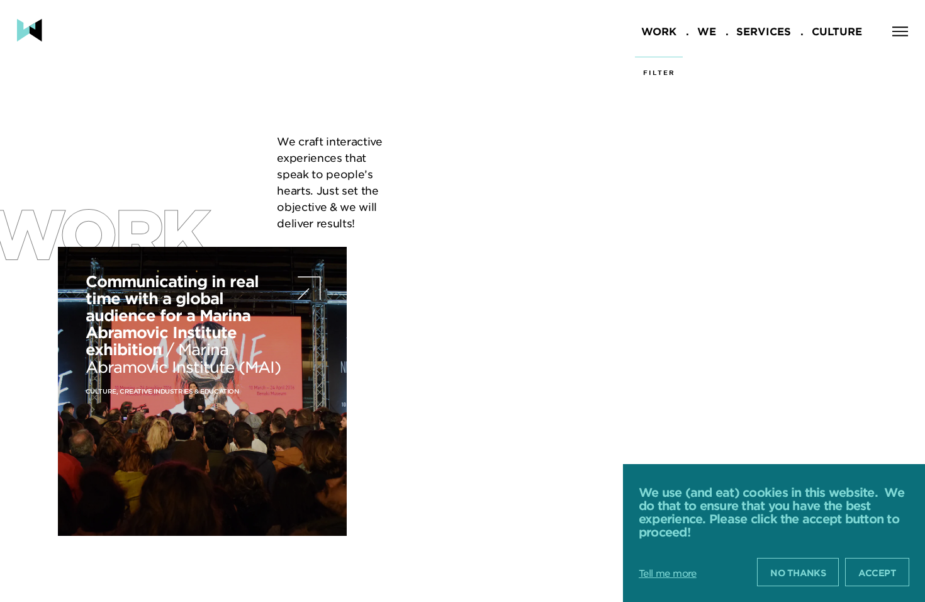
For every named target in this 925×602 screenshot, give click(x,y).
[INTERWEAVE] (29, 30)
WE (706, 31)
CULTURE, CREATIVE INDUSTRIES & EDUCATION (162, 391)
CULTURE (837, 31)
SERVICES (763, 31)
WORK (658, 31)
